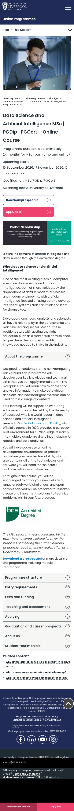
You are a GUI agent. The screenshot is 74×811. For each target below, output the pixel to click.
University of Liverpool (18, 770)
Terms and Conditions (26, 773)
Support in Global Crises (27, 720)
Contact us (53, 777)
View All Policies (52, 720)
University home (11, 98)
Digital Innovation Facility (42, 423)
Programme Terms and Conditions (36, 716)
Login (16, 725)
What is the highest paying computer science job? (37, 677)
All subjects (55, 98)
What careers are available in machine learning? (36, 672)
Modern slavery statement (19, 777)
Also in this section (16, 30)
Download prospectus (18, 806)
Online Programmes (18, 19)
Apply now (55, 806)
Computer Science (13, 101)
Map (40, 777)
